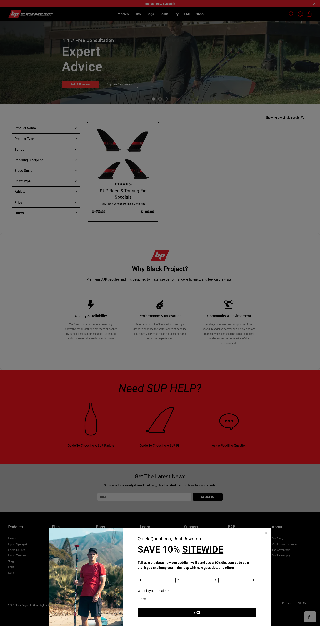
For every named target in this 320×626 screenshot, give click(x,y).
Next (197, 612)
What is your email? (152, 591)
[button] (266, 532)
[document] (160, 313)
